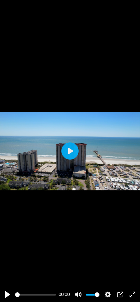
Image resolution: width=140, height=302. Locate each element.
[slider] (35, 294)
